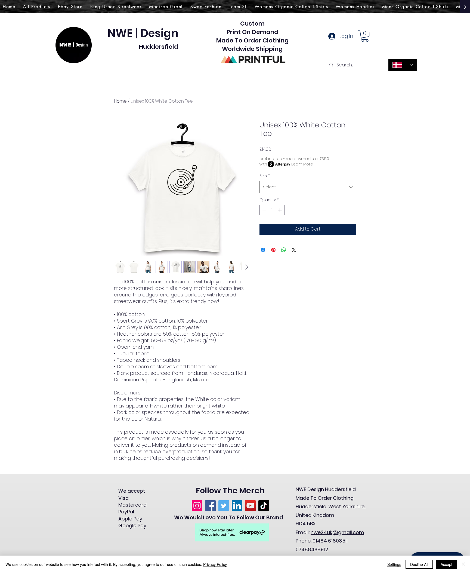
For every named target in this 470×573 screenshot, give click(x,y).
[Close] (463, 564)
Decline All (419, 564)
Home (120, 101)
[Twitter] (223, 505)
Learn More (302, 164)
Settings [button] (394, 564)
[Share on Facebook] (263, 250)
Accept (446, 564)
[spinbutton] (272, 210)
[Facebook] (210, 505)
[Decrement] (263, 210)
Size (264, 175)
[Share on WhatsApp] (283, 250)
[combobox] (307, 187)
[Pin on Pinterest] (273, 250)
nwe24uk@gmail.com (337, 532)
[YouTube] (250, 505)
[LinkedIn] (237, 505)
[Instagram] (197, 505)
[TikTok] (263, 505)
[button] (365, 36)
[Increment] (280, 210)
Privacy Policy (215, 564)
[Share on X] (294, 250)
